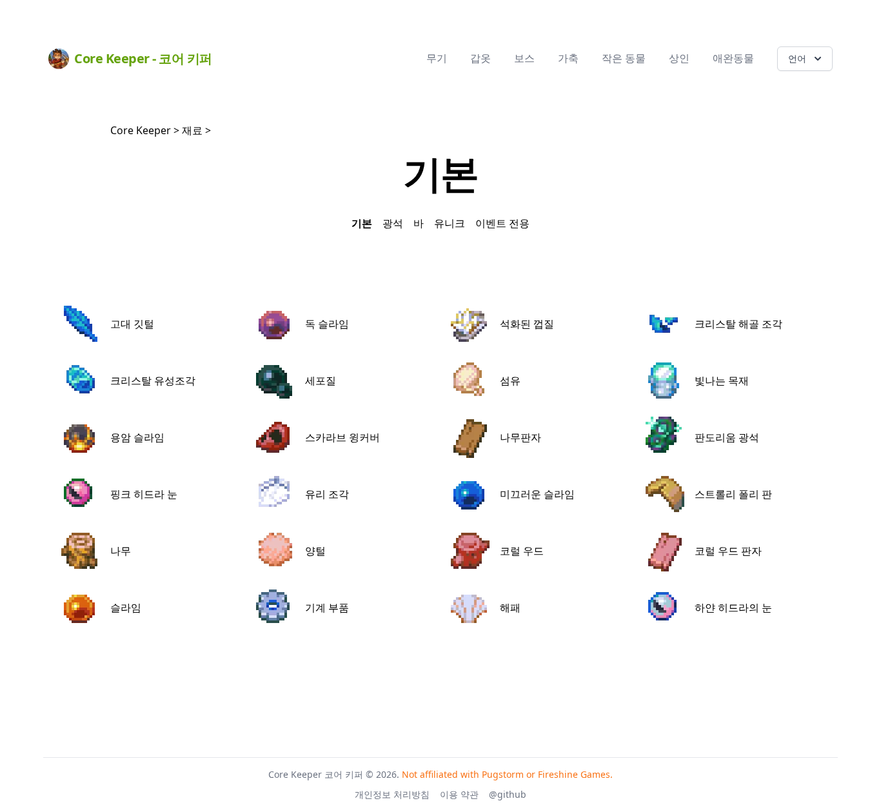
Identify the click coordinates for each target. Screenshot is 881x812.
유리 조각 (327, 494)
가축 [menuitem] (568, 58)
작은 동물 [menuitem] (624, 58)
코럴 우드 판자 (728, 551)
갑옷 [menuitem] (480, 58)
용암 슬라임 (137, 437)
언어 (797, 58)
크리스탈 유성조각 (152, 380)
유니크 (449, 223)
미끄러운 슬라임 (537, 494)
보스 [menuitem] (524, 58)
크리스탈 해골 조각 (738, 324)
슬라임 (125, 607)
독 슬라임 (327, 324)
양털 (315, 551)
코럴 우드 (522, 551)
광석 (392, 223)
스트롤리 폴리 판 (733, 494)
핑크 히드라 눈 (143, 494)
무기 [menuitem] (436, 58)
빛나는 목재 (722, 380)
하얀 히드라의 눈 (733, 607)
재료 (192, 130)
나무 (120, 551)
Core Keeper (140, 130)
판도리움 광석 (727, 437)
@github (507, 794)
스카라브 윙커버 (342, 437)
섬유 (510, 380)
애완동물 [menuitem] (733, 58)
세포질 (320, 380)
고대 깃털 (132, 324)
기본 (361, 223)
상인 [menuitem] (679, 58)
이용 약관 (459, 794)
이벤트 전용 (502, 223)
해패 (510, 607)
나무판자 (520, 437)
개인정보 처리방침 (392, 794)
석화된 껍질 (527, 324)
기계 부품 (327, 607)
